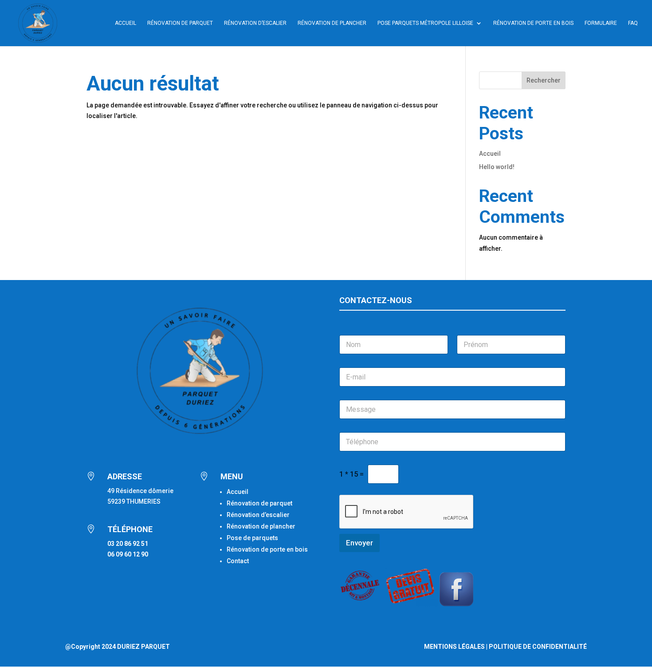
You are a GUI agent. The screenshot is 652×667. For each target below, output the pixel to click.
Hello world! (497, 166)
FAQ (633, 23)
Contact (238, 560)
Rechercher (543, 80)
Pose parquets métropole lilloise (425, 23)
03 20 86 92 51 (127, 543)
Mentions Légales (454, 646)
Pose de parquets (252, 537)
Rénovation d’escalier (255, 23)
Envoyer (359, 542)
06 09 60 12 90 (127, 554)
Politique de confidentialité (538, 646)
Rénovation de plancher (332, 23)
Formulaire (601, 23)
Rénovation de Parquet (180, 23)
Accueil (125, 23)
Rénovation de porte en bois (533, 23)
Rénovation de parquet (259, 503)
